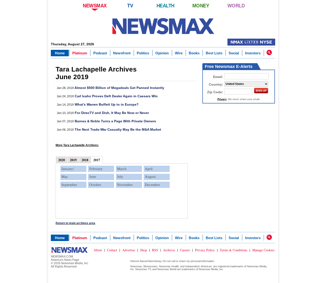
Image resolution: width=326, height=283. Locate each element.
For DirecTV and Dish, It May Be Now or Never (112, 113)
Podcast (100, 53)
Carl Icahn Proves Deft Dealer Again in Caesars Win (116, 96)
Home (60, 53)
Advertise (128, 250)
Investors (253, 53)
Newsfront (122, 53)
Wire (179, 53)
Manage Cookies (263, 250)
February (96, 169)
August (150, 177)
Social (234, 53)
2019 (73, 159)
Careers (185, 250)
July (120, 177)
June (92, 177)
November (125, 185)
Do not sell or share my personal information (188, 261)
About (98, 250)
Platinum (79, 53)
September (69, 185)
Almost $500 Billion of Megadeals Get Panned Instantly (119, 88)
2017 (96, 159)
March (121, 169)
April (148, 169)
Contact (112, 250)
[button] (269, 52)
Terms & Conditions (233, 250)
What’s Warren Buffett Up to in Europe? (107, 104)
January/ (67, 169)
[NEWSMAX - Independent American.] (163, 26)
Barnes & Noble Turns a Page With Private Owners (115, 121)
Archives (169, 250)
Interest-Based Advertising (145, 261)
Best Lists (214, 53)
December (152, 185)
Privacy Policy (205, 250)
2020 (61, 159)
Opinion (162, 53)
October (95, 185)
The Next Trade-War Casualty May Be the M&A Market (118, 129)
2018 (85, 159)
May (64, 177)
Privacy (221, 99)
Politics (143, 53)
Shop (143, 250)
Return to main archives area (75, 223)
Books (194, 53)
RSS (155, 250)
